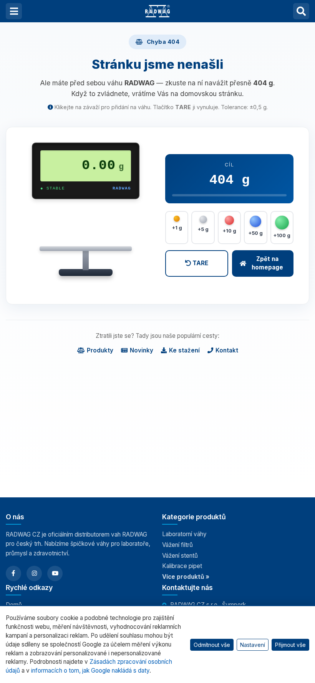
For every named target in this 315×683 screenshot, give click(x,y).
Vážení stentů (180, 555)
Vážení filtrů (177, 544)
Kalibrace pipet (182, 566)
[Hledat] (301, 11)
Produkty (100, 350)
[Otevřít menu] (14, 11)
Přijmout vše (290, 644)
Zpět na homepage (267, 263)
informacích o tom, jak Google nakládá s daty (90, 670)
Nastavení (252, 644)
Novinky (141, 350)
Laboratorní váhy (184, 534)
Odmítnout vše (212, 644)
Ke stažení (184, 350)
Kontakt (227, 350)
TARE (199, 263)
